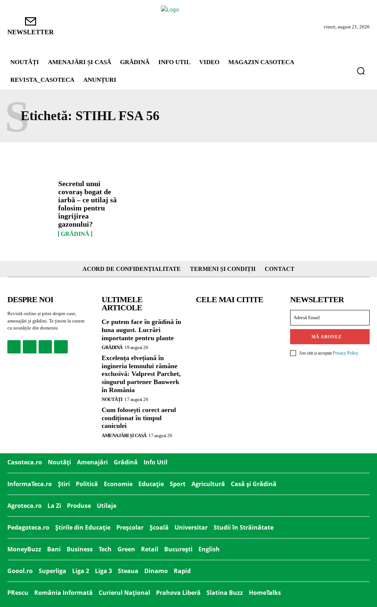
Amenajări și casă (124, 435)
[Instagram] (29, 346)
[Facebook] (14, 346)
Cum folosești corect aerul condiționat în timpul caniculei (139, 417)
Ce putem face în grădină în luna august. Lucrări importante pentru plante (141, 329)
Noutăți (112, 399)
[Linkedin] (45, 346)
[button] (361, 71)
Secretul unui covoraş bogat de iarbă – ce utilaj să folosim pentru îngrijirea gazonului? (87, 203)
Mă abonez (326, 336)
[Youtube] (60, 346)
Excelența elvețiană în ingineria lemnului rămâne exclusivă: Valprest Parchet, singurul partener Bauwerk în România (141, 373)
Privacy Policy (345, 353)
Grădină (75, 234)
